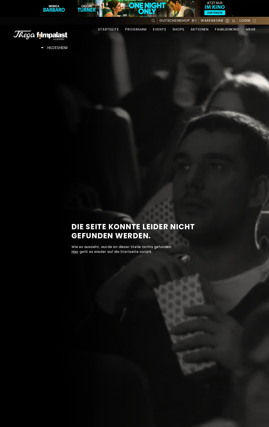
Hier (75, 251)
